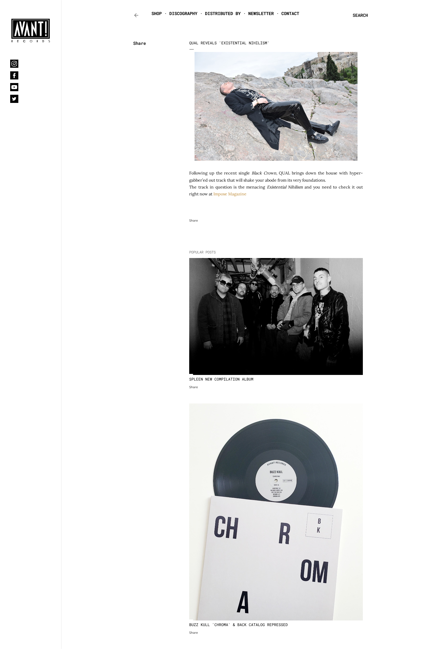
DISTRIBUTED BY (223, 13)
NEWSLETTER (261, 13)
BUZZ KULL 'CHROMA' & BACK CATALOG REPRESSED (238, 624)
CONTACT (290, 13)
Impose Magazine (229, 193)
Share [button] (139, 43)
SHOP (157, 13)
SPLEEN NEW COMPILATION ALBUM (221, 379)
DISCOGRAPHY (183, 13)
